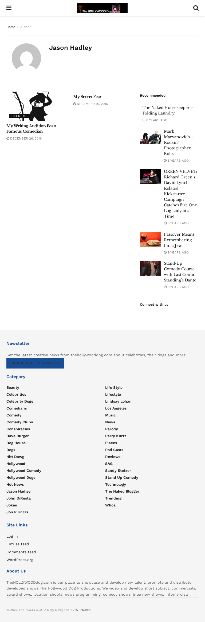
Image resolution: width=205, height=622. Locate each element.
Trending (113, 498)
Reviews (112, 457)
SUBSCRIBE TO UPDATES (35, 363)
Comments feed (21, 552)
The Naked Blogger (122, 491)
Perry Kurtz (115, 436)
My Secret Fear (87, 96)
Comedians (16, 408)
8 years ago (156, 120)
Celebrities (16, 394)
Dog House (16, 443)
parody (111, 429)
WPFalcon (82, 610)
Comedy (13, 415)
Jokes (11, 505)
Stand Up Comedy (121, 477)
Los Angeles (116, 408)
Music (110, 415)
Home (10, 27)
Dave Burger (17, 436)
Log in (12, 536)
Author (25, 27)
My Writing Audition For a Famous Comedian (31, 129)
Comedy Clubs (19, 422)
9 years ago (178, 252)
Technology (115, 484)
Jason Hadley (18, 491)
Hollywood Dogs (20, 477)
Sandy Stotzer (118, 470)
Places (111, 443)
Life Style (114, 387)
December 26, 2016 (25, 138)
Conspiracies (18, 429)
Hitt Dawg (15, 457)
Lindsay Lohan (118, 401)
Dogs (10, 450)
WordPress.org (19, 560)
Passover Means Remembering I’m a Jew (179, 240)
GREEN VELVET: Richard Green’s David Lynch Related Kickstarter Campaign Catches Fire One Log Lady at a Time (180, 194)
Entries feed (17, 544)
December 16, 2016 (92, 104)
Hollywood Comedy (23, 470)
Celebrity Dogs (19, 401)
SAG (109, 463)
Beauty (12, 387)
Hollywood (15, 463)
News (110, 422)
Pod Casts (114, 450)
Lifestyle (20, 116)
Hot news (15, 484)
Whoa (110, 505)
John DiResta (18, 498)
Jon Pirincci (17, 512)
